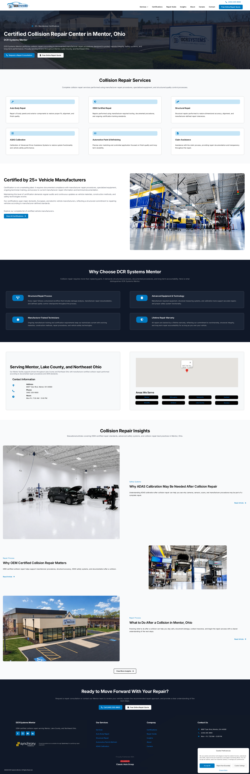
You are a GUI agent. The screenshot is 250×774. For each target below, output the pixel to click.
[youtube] (28, 733)
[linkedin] (33, 733)
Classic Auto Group (125, 764)
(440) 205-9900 (32, 392)
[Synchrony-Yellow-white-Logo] (26, 741)
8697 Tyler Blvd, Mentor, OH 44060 (213, 729)
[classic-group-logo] (125, 761)
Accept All (207, 765)
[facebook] (18, 733)
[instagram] (23, 733)
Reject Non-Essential (223, 765)
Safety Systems (135, 482)
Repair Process (8, 558)
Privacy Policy (223, 770)
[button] (187, 371)
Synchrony (65, 743)
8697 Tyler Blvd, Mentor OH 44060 (39, 387)
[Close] (190, 362)
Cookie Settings (240, 765)
